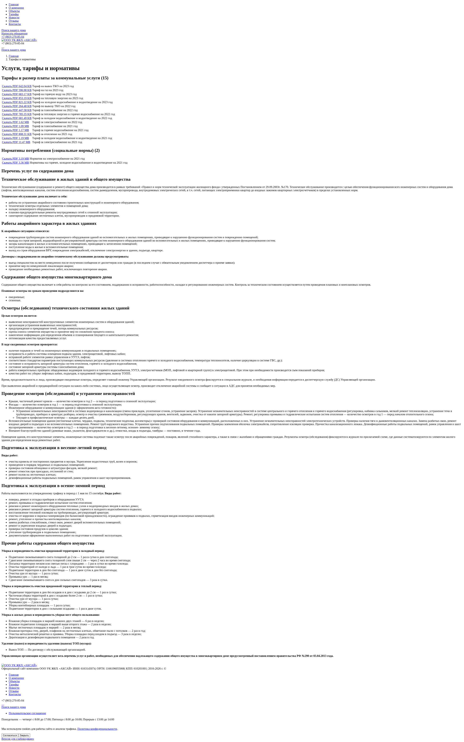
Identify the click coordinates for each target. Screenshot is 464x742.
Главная (13, 4)
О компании (16, 7)
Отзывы (14, 20)
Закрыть (24, 735)
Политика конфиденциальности (97, 728)
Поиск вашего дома (13, 30)
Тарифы (14, 14)
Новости (14, 17)
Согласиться (10, 735)
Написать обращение (14, 33)
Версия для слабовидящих (17, 738)
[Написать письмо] (2, 46)
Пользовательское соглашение (27, 713)
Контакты (15, 24)
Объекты (14, 11)
